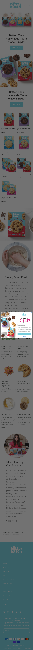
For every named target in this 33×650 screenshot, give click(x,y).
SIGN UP (24, 334)
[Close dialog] (31, 313)
